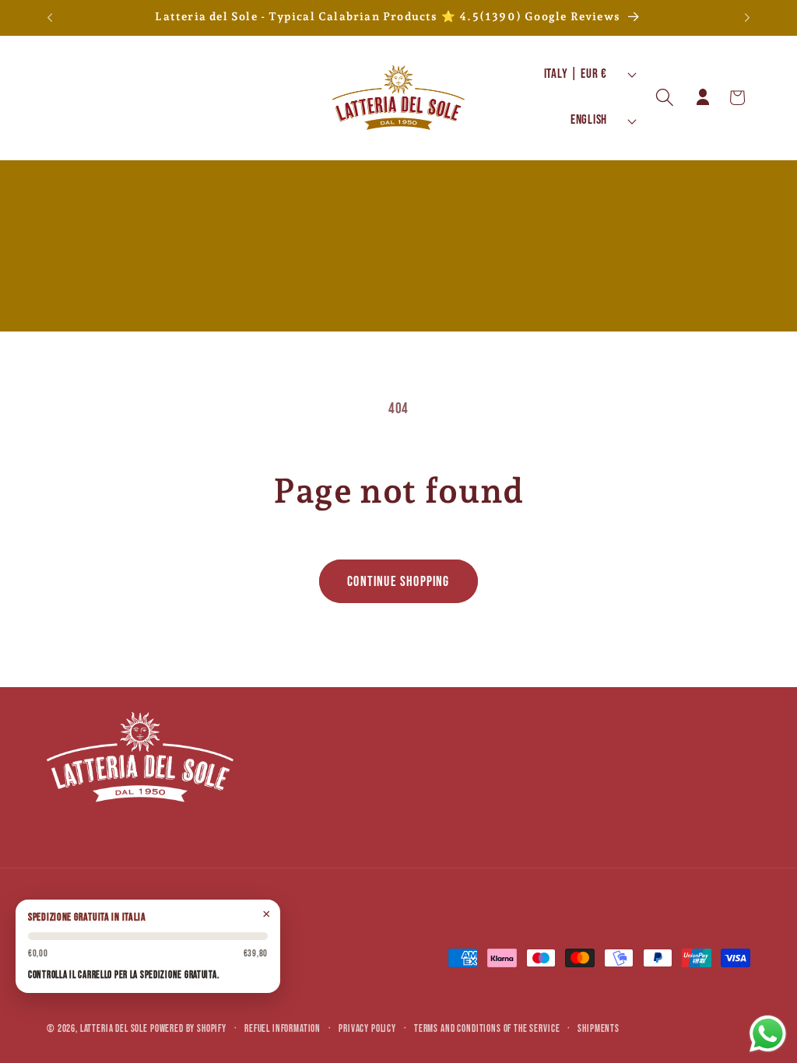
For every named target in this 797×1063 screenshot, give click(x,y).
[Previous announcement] (50, 18)
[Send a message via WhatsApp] (767, 1033)
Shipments (599, 1029)
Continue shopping (398, 582)
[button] (665, 97)
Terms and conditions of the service (487, 1029)
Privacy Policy (367, 1029)
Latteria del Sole (114, 1029)
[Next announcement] (747, 18)
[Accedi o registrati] (703, 97)
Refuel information (282, 1029)
